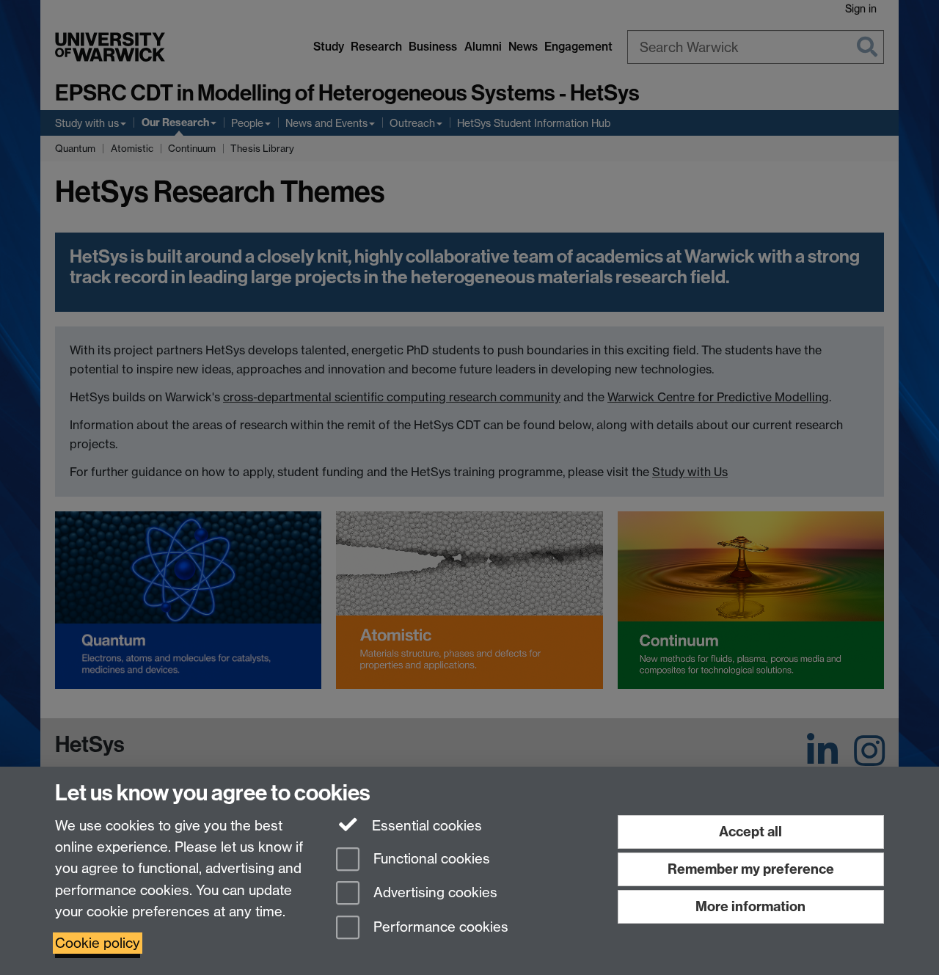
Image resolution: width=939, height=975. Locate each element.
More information (750, 906)
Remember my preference (751, 869)
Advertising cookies (433, 893)
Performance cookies (439, 927)
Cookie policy (97, 943)
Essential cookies (425, 825)
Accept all (750, 831)
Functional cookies (430, 858)
